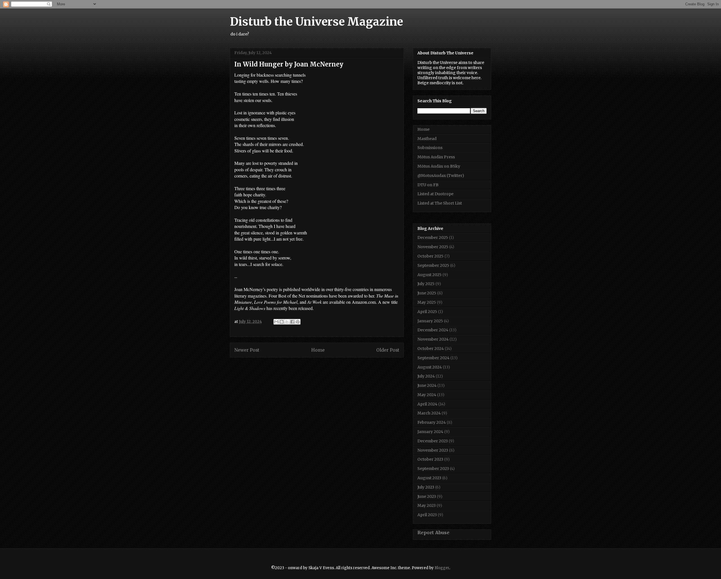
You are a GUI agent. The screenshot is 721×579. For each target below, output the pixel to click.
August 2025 (429, 274)
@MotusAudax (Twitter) (440, 175)
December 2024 (432, 329)
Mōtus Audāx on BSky (438, 166)
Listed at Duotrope (435, 193)
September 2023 (433, 468)
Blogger (442, 567)
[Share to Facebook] (292, 322)
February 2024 (431, 422)
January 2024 (430, 431)
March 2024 (429, 413)
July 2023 (425, 487)
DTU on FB (428, 184)
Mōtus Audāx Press (436, 156)
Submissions (429, 147)
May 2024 (426, 394)
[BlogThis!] (281, 322)
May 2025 (426, 302)
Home (318, 350)
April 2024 (427, 404)
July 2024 (426, 376)
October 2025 (430, 256)
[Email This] (276, 322)
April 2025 (427, 311)
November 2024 (433, 339)
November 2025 (432, 246)
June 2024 (427, 385)
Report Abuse (433, 532)
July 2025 (426, 283)
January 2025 (430, 320)
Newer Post (246, 350)
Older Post (387, 350)
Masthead (427, 138)
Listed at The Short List (439, 203)
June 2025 (426, 293)
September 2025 (433, 265)
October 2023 (430, 459)
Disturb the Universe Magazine (316, 22)
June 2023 (426, 496)
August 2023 (429, 477)
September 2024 (433, 357)
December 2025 (432, 237)
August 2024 (429, 367)
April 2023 (427, 514)
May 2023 (426, 505)
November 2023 (432, 450)
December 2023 (432, 440)
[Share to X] (287, 322)
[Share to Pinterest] (298, 322)
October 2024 (430, 348)
